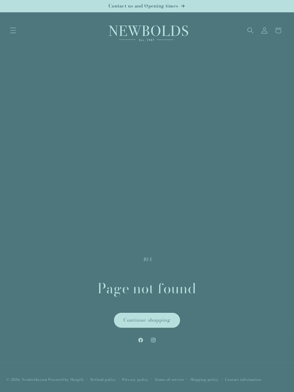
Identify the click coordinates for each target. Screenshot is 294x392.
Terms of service (169, 379)
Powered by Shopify (66, 379)
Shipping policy (204, 379)
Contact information (243, 379)
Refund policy (103, 379)
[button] (13, 30)
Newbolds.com (34, 379)
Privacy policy (135, 379)
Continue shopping (147, 320)
